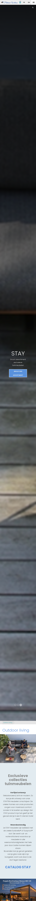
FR (24, 2)
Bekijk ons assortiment (18, 374)
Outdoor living (7, 722)
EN (29, 2)
